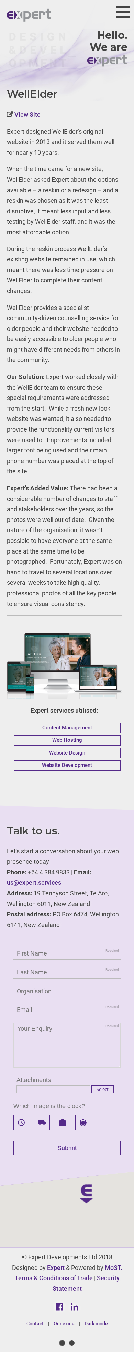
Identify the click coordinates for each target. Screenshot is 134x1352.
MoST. (113, 1267)
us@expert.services (34, 882)
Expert (56, 1267)
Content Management (67, 728)
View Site (27, 114)
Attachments (33, 1079)
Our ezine (64, 1323)
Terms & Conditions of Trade (54, 1278)
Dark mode (96, 1323)
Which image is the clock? (49, 1106)
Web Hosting (67, 740)
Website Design (67, 753)
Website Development (67, 765)
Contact (35, 1323)
